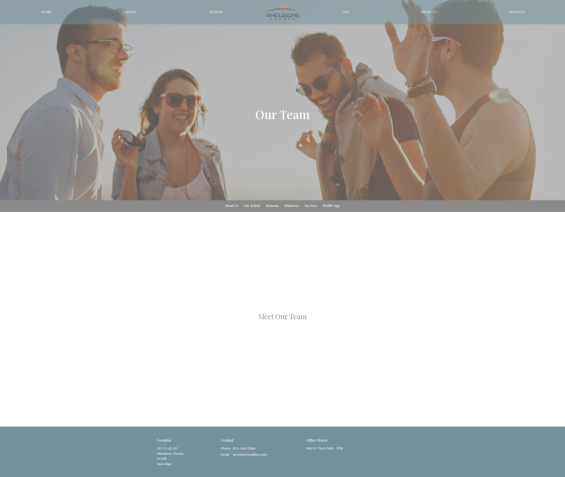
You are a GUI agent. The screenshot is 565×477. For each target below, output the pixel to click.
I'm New (311, 205)
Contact (517, 12)
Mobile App (331, 205)
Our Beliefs (252, 205)
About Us (231, 205)
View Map (164, 464)
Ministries (291, 205)
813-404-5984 (244, 448)
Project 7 (429, 12)
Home (46, 12)
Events (215, 12)
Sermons (272, 205)
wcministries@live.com (250, 454)
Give (346, 12)
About (130, 12)
